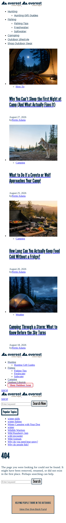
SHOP (4, 390)
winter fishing (15, 421)
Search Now (39, 403)
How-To (20, 86)
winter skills (14, 418)
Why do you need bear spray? (23, 441)
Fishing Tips (21, 23)
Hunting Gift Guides (26, 15)
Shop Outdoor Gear (20, 43)
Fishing (12, 19)
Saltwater (20, 31)
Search (37, 481)
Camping (13, 35)
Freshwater (21, 27)
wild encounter (15, 436)
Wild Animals (14, 438)
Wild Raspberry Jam (18, 433)
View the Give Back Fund (33, 509)
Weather (20, 314)
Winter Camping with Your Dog (24, 424)
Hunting (12, 11)
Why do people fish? (18, 444)
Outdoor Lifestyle (18, 39)
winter (11, 427)
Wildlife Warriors (16, 430)
